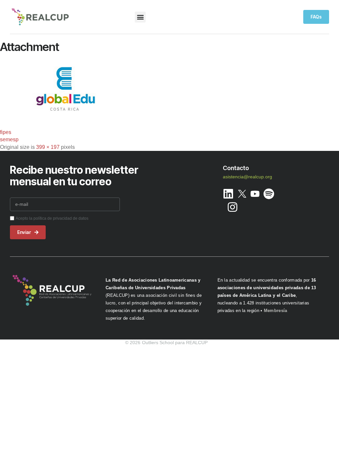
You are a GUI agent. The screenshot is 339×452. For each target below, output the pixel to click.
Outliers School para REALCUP (175, 342)
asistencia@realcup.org (247, 176)
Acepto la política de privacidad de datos (52, 218)
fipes (5, 132)
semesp (9, 139)
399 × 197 (48, 147)
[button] (140, 17)
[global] (66, 119)
